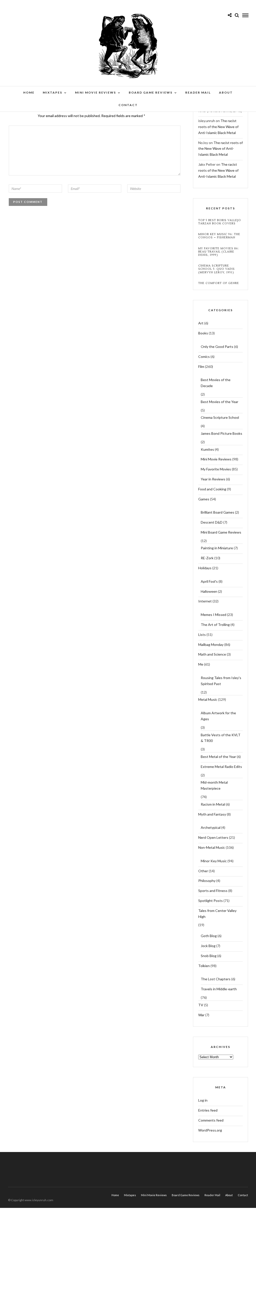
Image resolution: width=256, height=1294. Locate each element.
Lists (202, 634)
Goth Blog (209, 936)
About (226, 92)
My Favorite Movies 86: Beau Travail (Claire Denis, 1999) (218, 252)
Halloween (209, 591)
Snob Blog (208, 956)
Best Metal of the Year (218, 756)
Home (28, 92)
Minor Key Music (214, 861)
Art (201, 323)
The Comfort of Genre (218, 283)
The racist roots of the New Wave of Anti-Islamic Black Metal (218, 127)
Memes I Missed (213, 614)
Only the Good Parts (217, 346)
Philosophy (207, 880)
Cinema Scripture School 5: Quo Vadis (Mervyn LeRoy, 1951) (216, 269)
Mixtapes (52, 92)
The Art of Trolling (215, 624)
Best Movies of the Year (219, 402)
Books (203, 333)
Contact (128, 105)
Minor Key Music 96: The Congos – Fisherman (219, 236)
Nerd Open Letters (213, 837)
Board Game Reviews (150, 92)
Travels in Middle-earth (219, 989)
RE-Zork (207, 558)
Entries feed (208, 1110)
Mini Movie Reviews (95, 92)
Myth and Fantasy (212, 814)
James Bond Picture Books (221, 433)
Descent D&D (211, 522)
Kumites (207, 449)
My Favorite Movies (216, 469)
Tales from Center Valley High (217, 913)
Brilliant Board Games (217, 512)
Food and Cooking (212, 489)
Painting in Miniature (217, 548)
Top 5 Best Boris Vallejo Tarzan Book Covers (219, 222)
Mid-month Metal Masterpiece (214, 785)
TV (200, 1005)
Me (200, 664)
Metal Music (207, 699)
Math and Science (212, 654)
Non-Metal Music (211, 847)
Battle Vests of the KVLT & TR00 (220, 738)
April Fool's (209, 581)
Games (203, 499)
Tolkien (204, 966)
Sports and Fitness (213, 890)
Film (201, 366)
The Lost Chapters (215, 979)
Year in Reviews (213, 479)
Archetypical (210, 827)
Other (203, 871)
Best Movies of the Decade (215, 383)
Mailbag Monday (211, 644)
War (201, 1015)
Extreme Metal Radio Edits (221, 766)
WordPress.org (210, 1130)
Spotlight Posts (210, 900)
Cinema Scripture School (220, 417)
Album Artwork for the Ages (218, 716)
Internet (205, 601)
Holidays (205, 568)
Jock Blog (208, 946)
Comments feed (211, 1120)
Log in (203, 1100)
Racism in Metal (213, 804)
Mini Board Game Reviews (221, 532)
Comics (204, 356)
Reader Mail (198, 92)
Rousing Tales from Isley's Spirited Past (221, 681)
